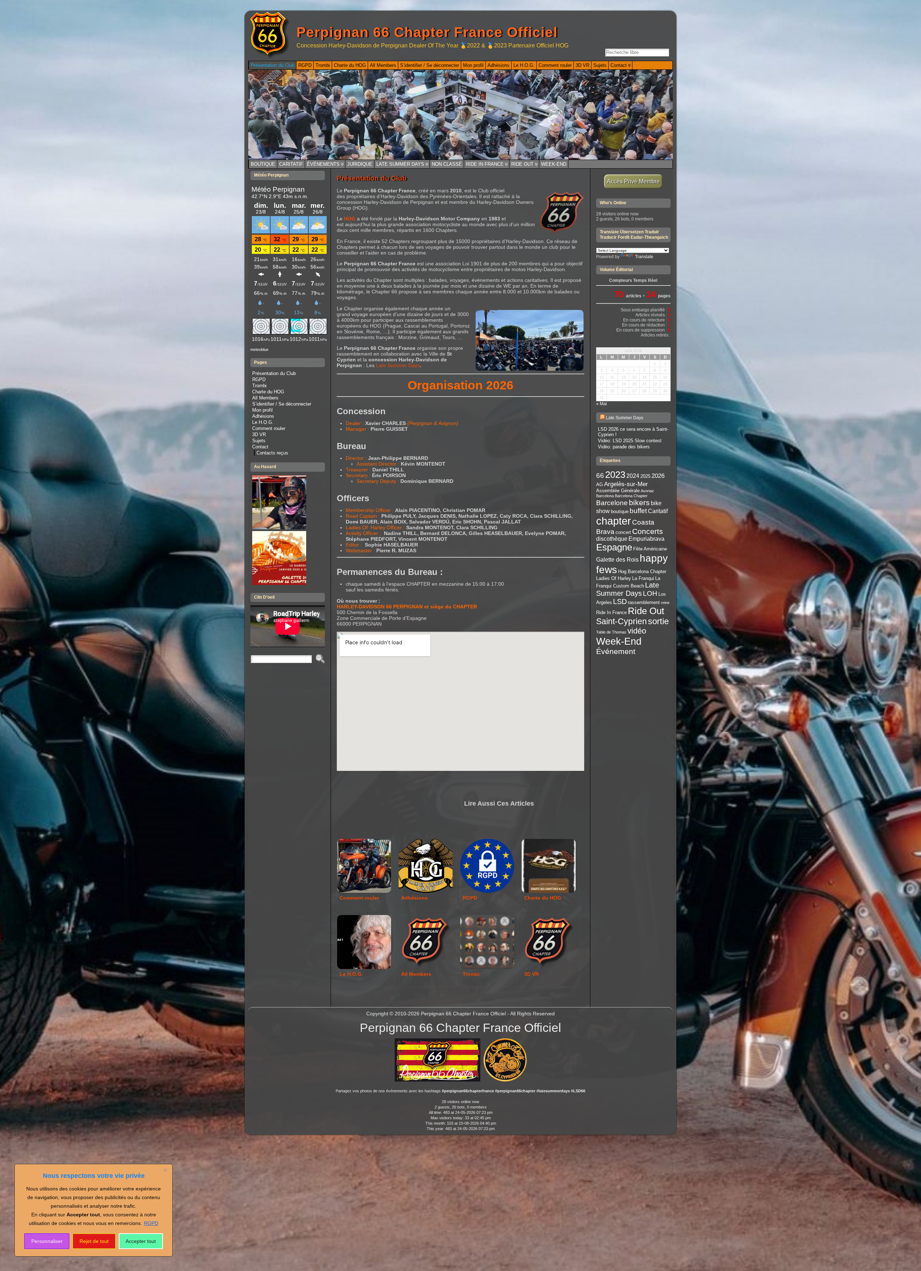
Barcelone (612, 503)
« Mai (601, 403)
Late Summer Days (400, 164)
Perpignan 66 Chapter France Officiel (427, 32)
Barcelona (605, 496)
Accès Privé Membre (633, 181)
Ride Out (522, 164)
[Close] (165, 1170)
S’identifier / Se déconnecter (281, 404)
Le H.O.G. (262, 422)
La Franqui (643, 578)
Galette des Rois (617, 560)
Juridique (359, 164)
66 (600, 475)
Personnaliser (47, 1241)
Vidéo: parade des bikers (624, 446)
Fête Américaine (650, 549)
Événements (323, 164)
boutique (620, 511)
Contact (260, 446)
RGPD (151, 1223)
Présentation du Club (274, 373)
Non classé (447, 164)
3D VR (259, 434)
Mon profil (262, 410)
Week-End (553, 164)
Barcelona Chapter (631, 496)
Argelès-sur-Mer (626, 484)
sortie (658, 621)
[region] (93, 1210)
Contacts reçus (272, 453)
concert (623, 532)
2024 (632, 476)
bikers (639, 502)
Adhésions (263, 416)
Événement (615, 651)
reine (665, 602)
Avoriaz (647, 491)
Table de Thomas (611, 632)
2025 (645, 476)
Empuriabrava (646, 539)
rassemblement (644, 602)
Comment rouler (268, 428)
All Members (265, 398)
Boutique (263, 164)
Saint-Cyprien (621, 621)
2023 (615, 474)
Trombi (259, 385)
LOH (650, 593)
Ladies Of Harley (613, 578)
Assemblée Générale (618, 490)
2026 (658, 475)
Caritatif (291, 164)
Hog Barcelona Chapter (642, 571)
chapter (613, 521)
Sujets (259, 440)
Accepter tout (141, 1241)
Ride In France (485, 164)
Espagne (614, 547)
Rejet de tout (94, 1241)
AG (599, 484)
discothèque (611, 539)
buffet (638, 511)
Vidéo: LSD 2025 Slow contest (630, 440)
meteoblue (259, 349)
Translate (644, 256)
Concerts (647, 531)
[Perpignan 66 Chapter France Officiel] (460, 115)
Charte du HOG (268, 391)
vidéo (636, 630)
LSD (620, 601)
